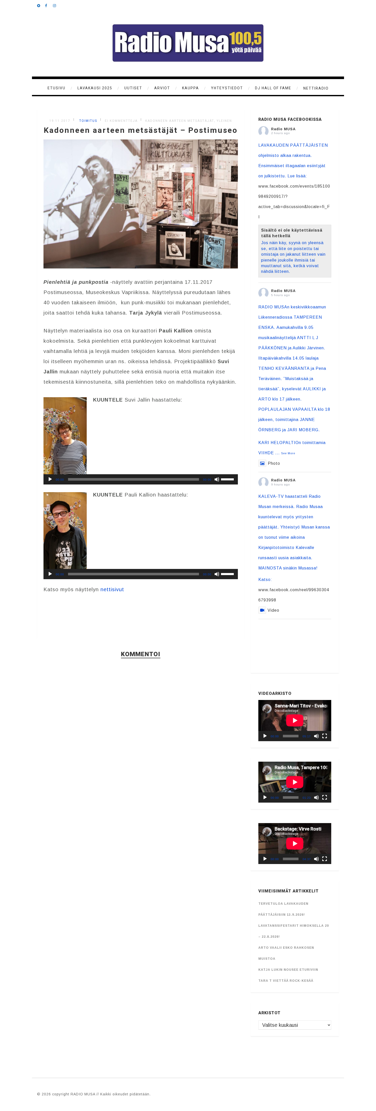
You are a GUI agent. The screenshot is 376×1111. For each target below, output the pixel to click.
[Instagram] (57, 5)
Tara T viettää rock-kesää (285, 981)
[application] (140, 479)
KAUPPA (190, 88)
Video (273, 610)
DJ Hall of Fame (273, 88)
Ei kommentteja (121, 121)
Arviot (162, 88)
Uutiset (133, 88)
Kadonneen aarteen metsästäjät (179, 121)
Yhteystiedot (227, 88)
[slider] (228, 478)
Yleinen (224, 121)
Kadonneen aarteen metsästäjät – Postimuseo (141, 130)
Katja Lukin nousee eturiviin (288, 970)
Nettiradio (316, 88)
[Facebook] (49, 5)
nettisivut (112, 589)
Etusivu (56, 88)
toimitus (87, 121)
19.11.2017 (59, 121)
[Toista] (50, 479)
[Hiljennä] (216, 479)
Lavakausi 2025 (95, 88)
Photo (274, 463)
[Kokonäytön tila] (324, 736)
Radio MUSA (283, 129)
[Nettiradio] (41, 5)
